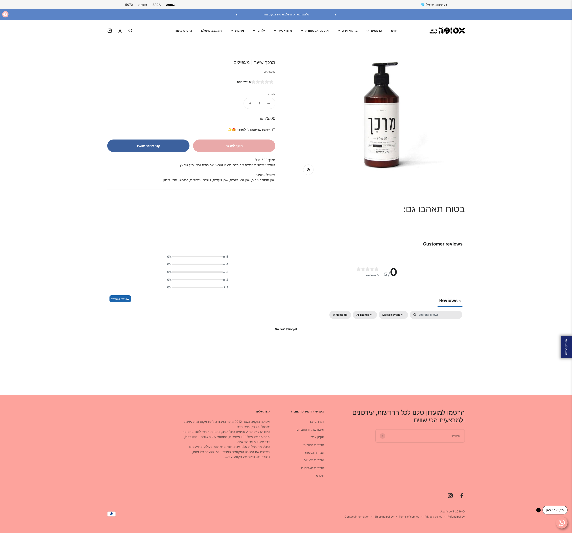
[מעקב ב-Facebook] (462, 496)
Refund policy (456, 516)
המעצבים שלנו (211, 30)
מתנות (239, 30)
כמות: (271, 93)
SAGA (156, 4)
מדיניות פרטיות (314, 460)
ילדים (261, 30)
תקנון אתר (317, 437)
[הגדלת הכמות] (250, 103)
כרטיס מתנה (183, 30)
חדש (394, 30)
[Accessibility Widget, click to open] (5, 14)
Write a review (120, 298)
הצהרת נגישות (314, 452)
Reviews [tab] (450, 300)
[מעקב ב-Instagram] (450, 496)
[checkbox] (340, 315)
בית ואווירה (350, 30)
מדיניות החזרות (313, 445)
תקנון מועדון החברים (310, 429)
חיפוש (320, 475)
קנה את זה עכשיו (148, 146)
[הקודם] (335, 15)
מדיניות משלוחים (312, 468)
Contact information (357, 516)
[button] (196, 256)
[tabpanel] (286, 344)
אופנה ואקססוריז (317, 30)
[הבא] (236, 15)
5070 (129, 4)
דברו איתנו (317, 421)
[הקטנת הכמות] (268, 103)
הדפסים (376, 30)
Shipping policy (384, 516)
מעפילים (269, 71)
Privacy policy (433, 516)
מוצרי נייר (285, 30)
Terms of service (409, 516)
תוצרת (142, 4)
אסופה (170, 4)
